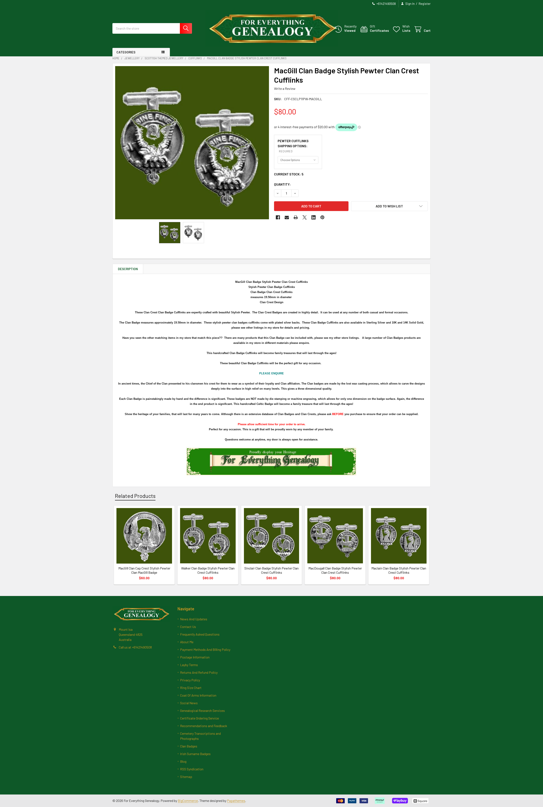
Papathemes (236, 801)
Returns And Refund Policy (199, 672)
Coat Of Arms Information (198, 695)
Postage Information (195, 657)
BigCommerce (188, 801)
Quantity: (282, 184)
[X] (304, 217)
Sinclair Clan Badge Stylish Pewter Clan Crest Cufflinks (271, 570)
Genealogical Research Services (202, 710)
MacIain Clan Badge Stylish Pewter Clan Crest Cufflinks (398, 570)
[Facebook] (278, 217)
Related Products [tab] (135, 496)
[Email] (287, 217)
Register (424, 4)
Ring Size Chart (191, 688)
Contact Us (188, 627)
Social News (189, 703)
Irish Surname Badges (195, 754)
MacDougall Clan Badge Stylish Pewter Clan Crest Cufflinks (335, 570)
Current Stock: (289, 174)
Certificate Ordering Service (199, 718)
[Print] (295, 217)
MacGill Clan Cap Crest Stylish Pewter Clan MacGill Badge (144, 570)
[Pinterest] (322, 217)
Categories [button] (125, 52)
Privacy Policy (190, 680)
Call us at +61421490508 (135, 647)
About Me (186, 642)
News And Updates (193, 619)
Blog (183, 761)
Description (128, 269)
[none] (192, 142)
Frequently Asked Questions (200, 634)
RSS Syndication (191, 769)
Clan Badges (188, 746)
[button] (389, 206)
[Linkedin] (313, 217)
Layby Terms (189, 665)
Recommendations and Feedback (203, 726)
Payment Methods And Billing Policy (205, 649)
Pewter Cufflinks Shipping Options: (293, 146)
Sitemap (186, 777)
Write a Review (284, 88)
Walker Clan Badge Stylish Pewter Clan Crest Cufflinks (208, 570)
